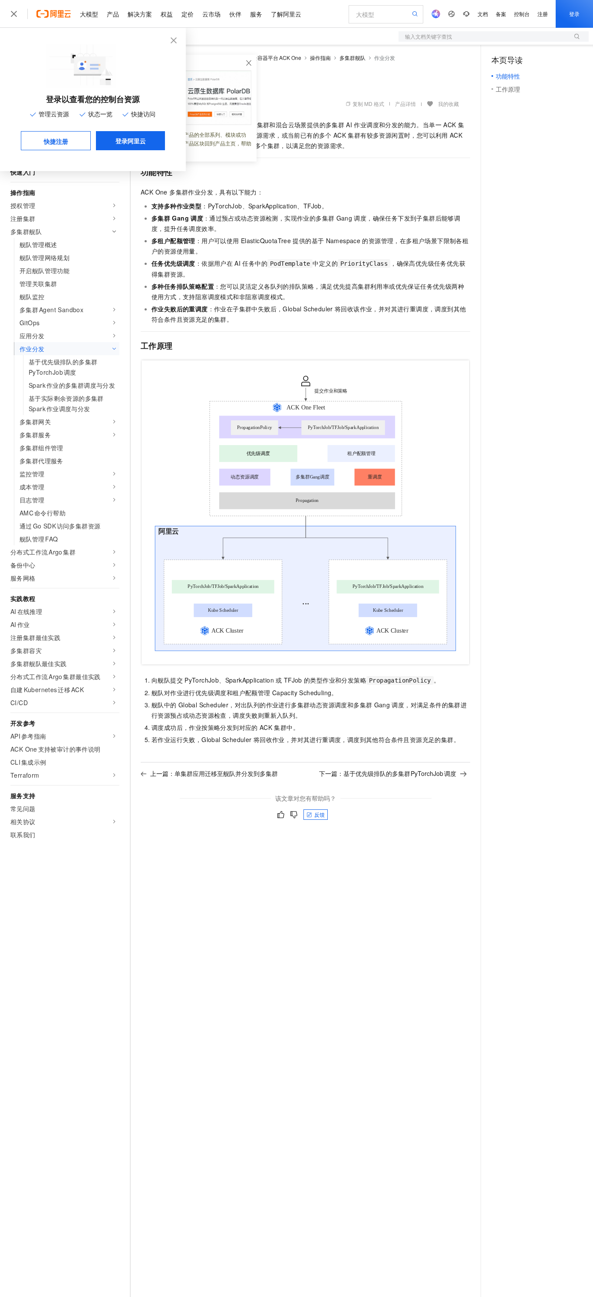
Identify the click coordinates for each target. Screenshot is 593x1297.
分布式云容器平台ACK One (269, 57)
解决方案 (140, 14)
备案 (501, 13)
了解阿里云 (286, 14)
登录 (574, 13)
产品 (113, 14)
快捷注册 (56, 141)
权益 (167, 14)
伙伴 (235, 14)
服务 (256, 14)
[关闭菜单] (14, 14)
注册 (542, 13)
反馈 (319, 814)
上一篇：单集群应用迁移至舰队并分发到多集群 (214, 773)
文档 (483, 13)
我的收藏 (448, 103)
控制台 (522, 13)
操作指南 (320, 57)
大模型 (89, 14)
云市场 (211, 14)
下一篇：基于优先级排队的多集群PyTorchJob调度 (388, 773)
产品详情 (405, 103)
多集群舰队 (352, 57)
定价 (187, 14)
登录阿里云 (130, 140)
